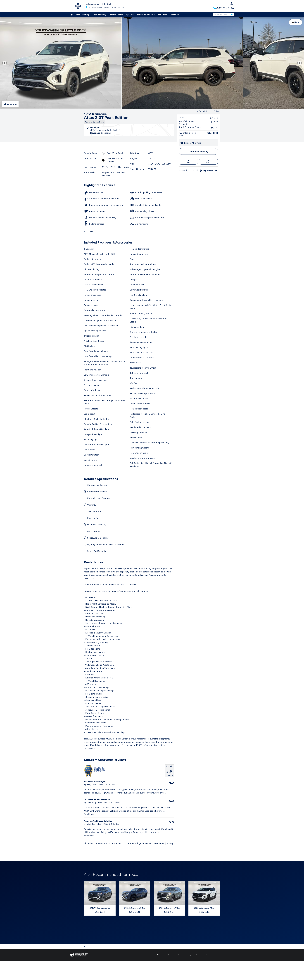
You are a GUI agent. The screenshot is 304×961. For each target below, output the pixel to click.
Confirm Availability (198, 151)
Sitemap (198, 955)
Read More (89, 814)
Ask (188, 162)
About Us (175, 14)
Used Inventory (99, 14)
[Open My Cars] (231, 3)
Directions (160, 955)
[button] (129, 121)
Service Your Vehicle (146, 14)
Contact (170, 955)
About (180, 955)
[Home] (78, 6)
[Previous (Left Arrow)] (4, 63)
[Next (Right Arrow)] (299, 63)
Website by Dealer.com (79, 955)
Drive (208, 162)
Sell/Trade (162, 14)
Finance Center (116, 14)
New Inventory (82, 14)
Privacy (169, 843)
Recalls (208, 955)
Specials (129, 14)
